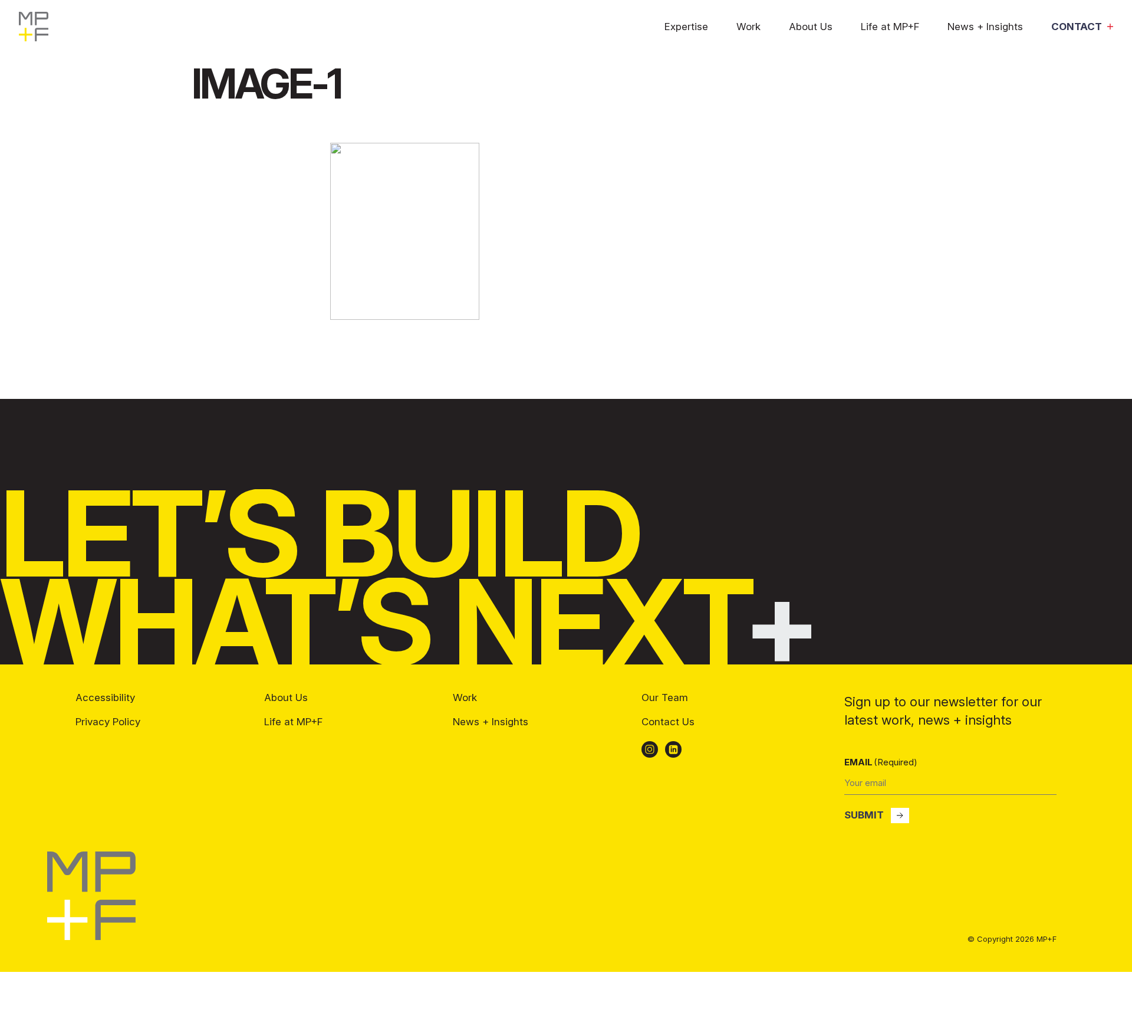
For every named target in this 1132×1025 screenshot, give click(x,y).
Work (748, 27)
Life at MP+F (890, 27)
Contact (1076, 27)
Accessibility (105, 697)
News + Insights (985, 27)
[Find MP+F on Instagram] (649, 749)
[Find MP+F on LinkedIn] (673, 749)
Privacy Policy (107, 722)
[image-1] (404, 316)
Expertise (686, 27)
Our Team (664, 697)
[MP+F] (91, 936)
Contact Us (668, 722)
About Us (810, 27)
